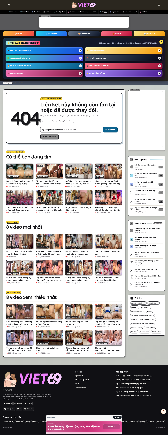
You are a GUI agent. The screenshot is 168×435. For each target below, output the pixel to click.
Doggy (104, 12)
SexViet (7, 390)
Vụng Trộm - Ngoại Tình (147, 319)
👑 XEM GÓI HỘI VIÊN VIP (95, 50)
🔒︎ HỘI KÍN (18, 34)
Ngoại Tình (116, 12)
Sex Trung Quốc (136, 327)
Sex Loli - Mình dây (138, 303)
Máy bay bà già (148, 315)
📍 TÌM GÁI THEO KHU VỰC (96, 58)
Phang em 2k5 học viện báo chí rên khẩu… (133, 380)
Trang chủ (13, 12)
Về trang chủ (50, 136)
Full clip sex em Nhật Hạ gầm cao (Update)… (134, 376)
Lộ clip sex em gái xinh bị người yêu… (131, 384)
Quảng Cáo (80, 376)
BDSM (95, 12)
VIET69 (144, 12)
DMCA (78, 384)
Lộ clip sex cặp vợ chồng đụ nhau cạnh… (133, 391)
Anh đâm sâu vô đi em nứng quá (129, 388)
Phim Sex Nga (156, 331)
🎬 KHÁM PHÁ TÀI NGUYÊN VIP (97, 66)
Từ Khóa (48, 12)
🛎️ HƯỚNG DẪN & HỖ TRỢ (96, 73)
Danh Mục (25, 12)
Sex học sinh (136, 315)
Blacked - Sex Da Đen (138, 323)
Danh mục (19, 403)
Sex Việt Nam (60, 12)
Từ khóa (29, 403)
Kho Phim (37, 12)
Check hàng (84, 12)
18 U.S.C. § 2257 (82, 380)
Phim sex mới (144, 331)
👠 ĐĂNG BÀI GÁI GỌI (15, 73)
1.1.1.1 (125, 43)
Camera (72, 12)
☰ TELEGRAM (51, 34)
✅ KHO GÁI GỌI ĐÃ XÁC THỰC (18, 58)
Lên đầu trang (161, 427)
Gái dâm (134, 331)
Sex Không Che (150, 327)
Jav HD (151, 323)
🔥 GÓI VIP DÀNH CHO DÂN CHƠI (19, 66)
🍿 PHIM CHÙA (84, 34)
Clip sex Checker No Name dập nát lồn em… (134, 395)
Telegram (128, 12)
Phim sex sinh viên (137, 311)
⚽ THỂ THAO (149, 34)
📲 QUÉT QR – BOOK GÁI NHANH (19, 50)
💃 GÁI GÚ (117, 34)
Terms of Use (80, 388)
